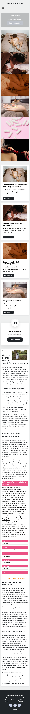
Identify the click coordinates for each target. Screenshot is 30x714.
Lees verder (7, 198)
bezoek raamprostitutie (9, 550)
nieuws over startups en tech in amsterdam (14, 575)
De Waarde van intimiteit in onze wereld (13, 224)
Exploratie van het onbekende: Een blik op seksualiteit (15, 186)
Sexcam (6, 543)
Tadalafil (6, 568)
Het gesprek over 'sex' (12, 301)
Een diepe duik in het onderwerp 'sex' (11, 263)
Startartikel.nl (7, 562)
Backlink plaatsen (15, 23)
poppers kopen (7, 556)
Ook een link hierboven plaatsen (15, 578)
